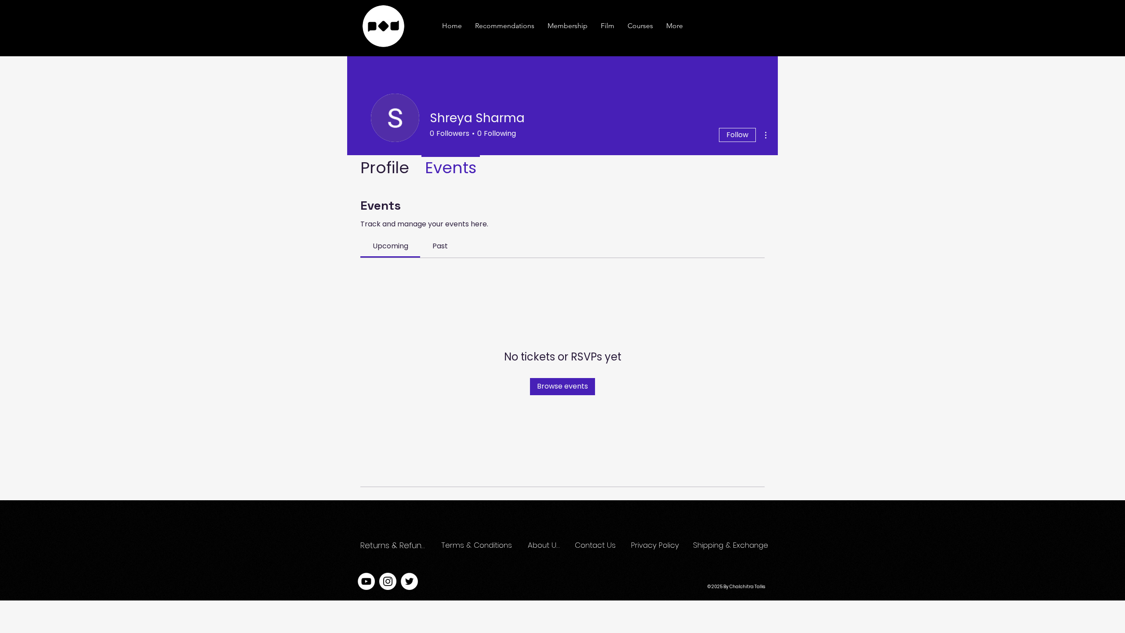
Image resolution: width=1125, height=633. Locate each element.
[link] (390, 246)
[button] (675, 26)
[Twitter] (409, 581)
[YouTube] (366, 581)
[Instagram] (387, 581)
